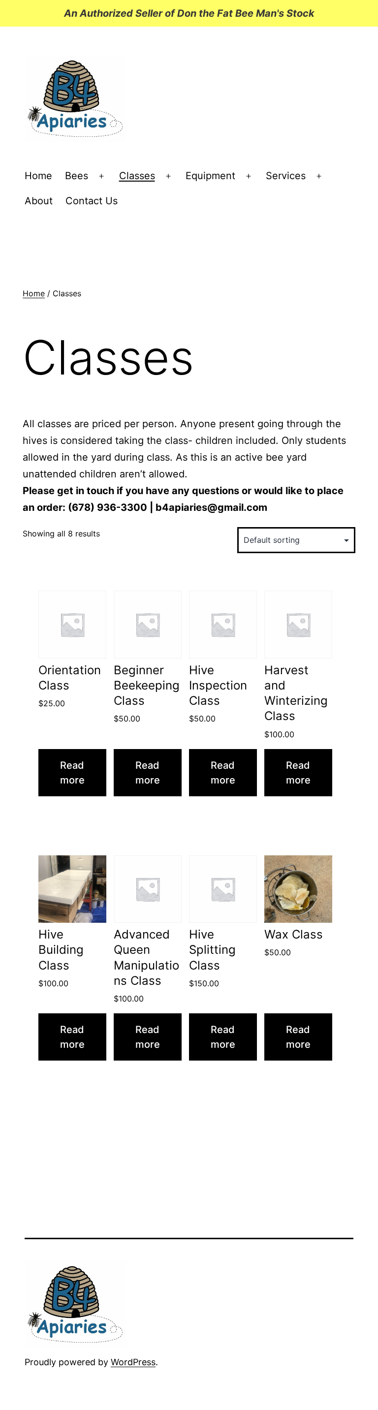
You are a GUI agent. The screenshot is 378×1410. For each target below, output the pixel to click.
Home (38, 176)
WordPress (133, 1362)
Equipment (210, 176)
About (39, 201)
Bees (76, 176)
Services (286, 176)
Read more (72, 772)
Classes (137, 176)
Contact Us (91, 201)
